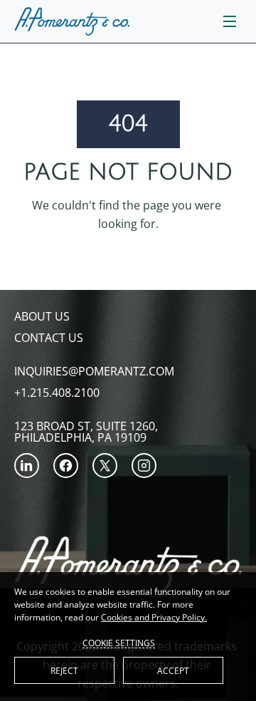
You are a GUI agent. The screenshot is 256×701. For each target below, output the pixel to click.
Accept (173, 671)
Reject (64, 671)
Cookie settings (118, 642)
